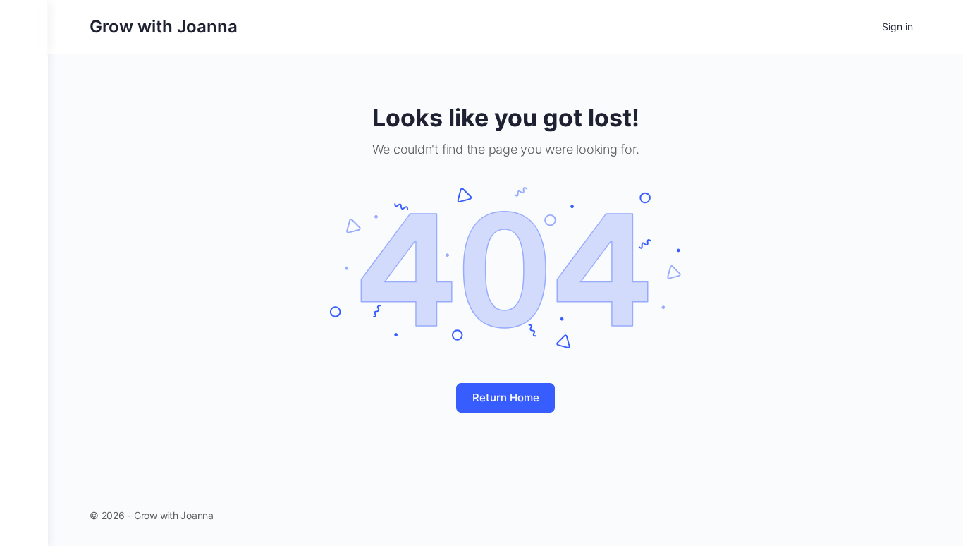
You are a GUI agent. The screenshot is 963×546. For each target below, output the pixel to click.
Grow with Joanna (164, 26)
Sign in (897, 26)
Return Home (505, 397)
